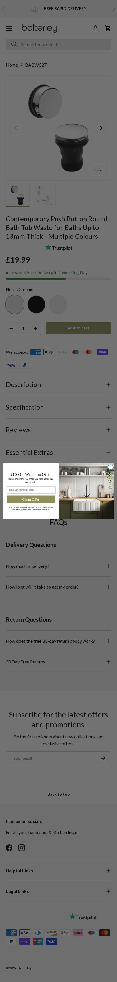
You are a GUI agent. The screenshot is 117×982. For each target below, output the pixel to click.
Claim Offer (30, 499)
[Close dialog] (110, 467)
